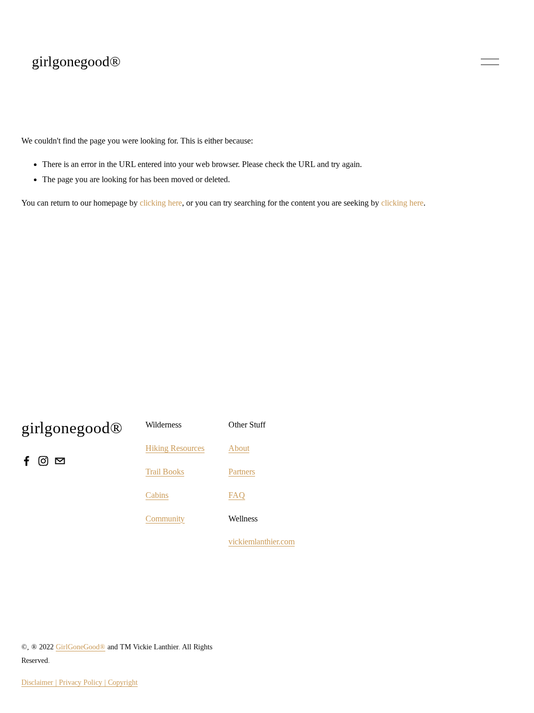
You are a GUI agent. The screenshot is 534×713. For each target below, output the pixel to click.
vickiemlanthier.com (261, 541)
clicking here (161, 202)
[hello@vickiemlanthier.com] (60, 461)
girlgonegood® (76, 61)
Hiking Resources (174, 448)
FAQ (236, 495)
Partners (241, 471)
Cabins (156, 495)
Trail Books (164, 471)
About (238, 448)
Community (165, 518)
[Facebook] (26, 461)
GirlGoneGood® (80, 647)
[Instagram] (43, 461)
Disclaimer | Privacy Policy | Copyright (79, 682)
